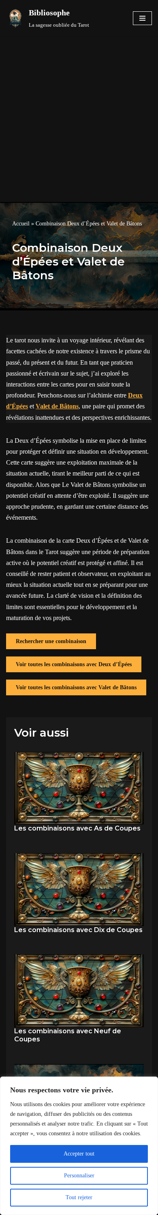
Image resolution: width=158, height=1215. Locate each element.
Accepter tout (79, 1154)
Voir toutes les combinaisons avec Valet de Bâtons (76, 687)
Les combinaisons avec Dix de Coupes (78, 930)
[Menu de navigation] (142, 18)
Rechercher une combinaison (51, 641)
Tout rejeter (79, 1197)
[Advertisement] (79, 119)
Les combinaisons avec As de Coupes (77, 828)
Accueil (21, 224)
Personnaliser (79, 1176)
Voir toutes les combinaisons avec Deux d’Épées (74, 664)
